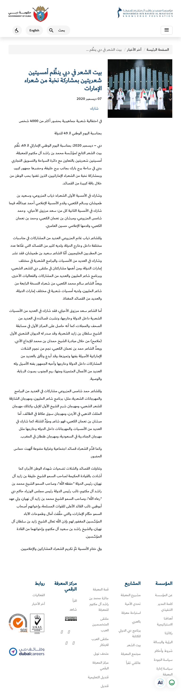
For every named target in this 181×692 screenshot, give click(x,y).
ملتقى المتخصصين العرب (100, 624)
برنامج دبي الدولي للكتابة (130, 633)
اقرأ (75, 601)
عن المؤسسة (164, 595)
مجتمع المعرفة (131, 654)
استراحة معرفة (131, 613)
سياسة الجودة (163, 660)
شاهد (73, 609)
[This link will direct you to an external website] (28, 14)
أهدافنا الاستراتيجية (165, 621)
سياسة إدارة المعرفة (164, 671)
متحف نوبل (101, 654)
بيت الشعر (134, 645)
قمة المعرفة (101, 589)
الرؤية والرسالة (163, 642)
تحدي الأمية (133, 604)
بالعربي (136, 621)
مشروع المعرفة (131, 595)
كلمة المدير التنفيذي (165, 607)
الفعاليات (39, 595)
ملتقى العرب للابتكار (100, 642)
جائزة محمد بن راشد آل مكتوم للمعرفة (99, 604)
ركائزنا (169, 633)
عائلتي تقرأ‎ (133, 663)
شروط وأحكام (164, 651)
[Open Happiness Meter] (171, 682)
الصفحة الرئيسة (158, 50)
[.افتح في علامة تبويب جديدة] (160, 682)
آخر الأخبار (134, 50)
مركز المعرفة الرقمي (100, 665)
